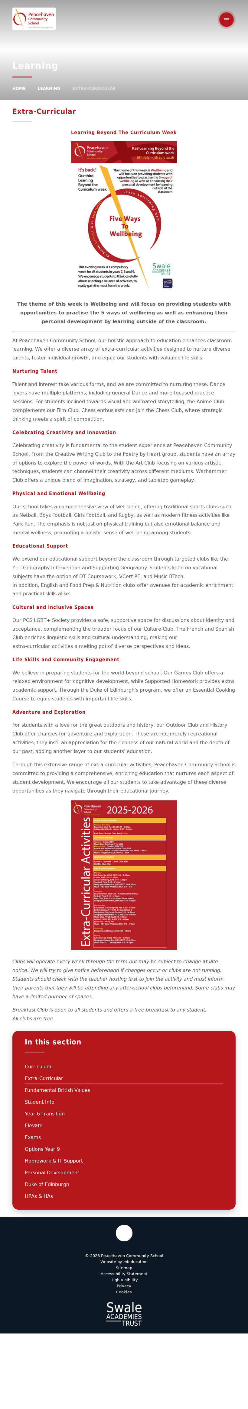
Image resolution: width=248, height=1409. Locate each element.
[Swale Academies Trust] (124, 1314)
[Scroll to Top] (124, 1233)
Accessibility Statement (124, 1274)
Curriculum (38, 1067)
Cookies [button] (124, 1292)
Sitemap (124, 1268)
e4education (135, 1261)
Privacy (124, 1286)
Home (19, 88)
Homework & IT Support (54, 1161)
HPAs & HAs (39, 1196)
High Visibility (124, 1280)
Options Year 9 (42, 1149)
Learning (49, 88)
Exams (33, 1137)
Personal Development (52, 1173)
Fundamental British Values (57, 1090)
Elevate (34, 1125)
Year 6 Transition (45, 1114)
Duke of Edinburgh (47, 1184)
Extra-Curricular (94, 88)
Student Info (39, 1102)
